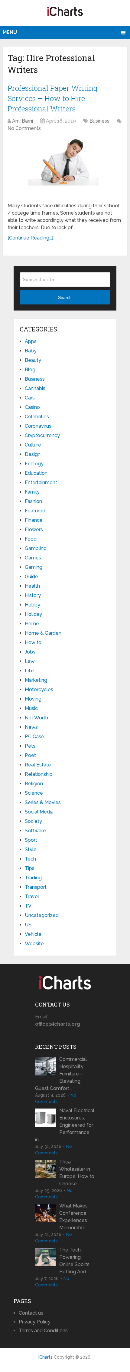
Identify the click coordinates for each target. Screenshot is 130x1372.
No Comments (24, 128)
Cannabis (35, 388)
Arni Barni (22, 121)
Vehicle (33, 934)
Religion (34, 783)
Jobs (30, 652)
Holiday (33, 614)
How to (33, 642)
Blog (30, 369)
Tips (29, 868)
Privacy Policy (34, 1322)
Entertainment (41, 482)
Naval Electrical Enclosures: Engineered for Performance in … (64, 1125)
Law (29, 661)
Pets (30, 746)
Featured (35, 511)
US (28, 925)
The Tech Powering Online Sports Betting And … (74, 1261)
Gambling (36, 548)
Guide (31, 576)
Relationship (39, 774)
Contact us (31, 1313)
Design (33, 454)
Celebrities (37, 416)
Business (99, 121)
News (31, 727)
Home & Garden (43, 633)
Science (34, 793)
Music (31, 708)
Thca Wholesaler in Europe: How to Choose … (76, 1173)
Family (32, 492)
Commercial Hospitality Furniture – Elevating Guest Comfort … (61, 1073)
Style (31, 849)
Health (32, 586)
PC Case (34, 736)
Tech (30, 859)
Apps (31, 341)
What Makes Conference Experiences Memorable (73, 1217)
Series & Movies (43, 802)
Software (35, 831)
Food (31, 539)
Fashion (33, 501)
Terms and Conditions (43, 1330)
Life (29, 671)
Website (34, 943)
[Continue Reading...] (30, 238)
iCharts (45, 1357)
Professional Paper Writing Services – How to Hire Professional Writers (52, 98)
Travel (32, 896)
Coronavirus (38, 426)
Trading (33, 878)
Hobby (32, 605)
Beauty (33, 360)
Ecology (34, 464)
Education (36, 473)
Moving (33, 699)
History (33, 595)
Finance (34, 520)
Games (33, 558)
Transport (36, 887)
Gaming (33, 567)
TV (28, 906)
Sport (31, 840)
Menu (10, 32)
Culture (33, 445)
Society (33, 821)
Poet (30, 755)
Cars (30, 398)
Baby (31, 351)
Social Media (39, 812)
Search (65, 297)
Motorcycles (39, 689)
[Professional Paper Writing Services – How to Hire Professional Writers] (65, 167)
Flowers (34, 529)
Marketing (36, 680)
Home (32, 624)
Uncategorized (42, 915)
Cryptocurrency (42, 435)
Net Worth (36, 718)
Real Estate (38, 765)
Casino (32, 407)
